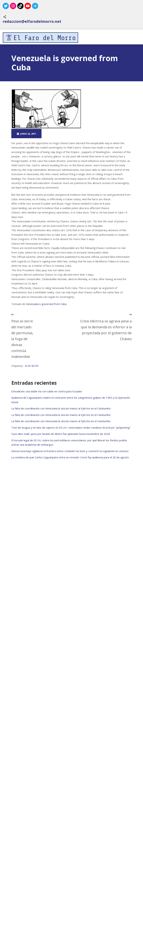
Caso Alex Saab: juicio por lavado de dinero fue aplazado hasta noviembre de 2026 (60, 434)
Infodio (88, 133)
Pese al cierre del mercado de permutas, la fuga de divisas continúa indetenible (22, 339)
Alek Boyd (32, 365)
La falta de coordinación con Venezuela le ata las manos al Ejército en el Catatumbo (61, 408)
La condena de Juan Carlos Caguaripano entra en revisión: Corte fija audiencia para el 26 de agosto (70, 457)
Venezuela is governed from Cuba (46, 304)
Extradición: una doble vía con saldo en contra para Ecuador (46, 391)
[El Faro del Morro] (40, 37)
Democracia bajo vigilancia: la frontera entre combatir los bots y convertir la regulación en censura (69, 451)
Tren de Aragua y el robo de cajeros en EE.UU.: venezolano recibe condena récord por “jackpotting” (70, 427)
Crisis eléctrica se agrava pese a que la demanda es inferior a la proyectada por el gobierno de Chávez (106, 330)
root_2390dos (58, 133)
